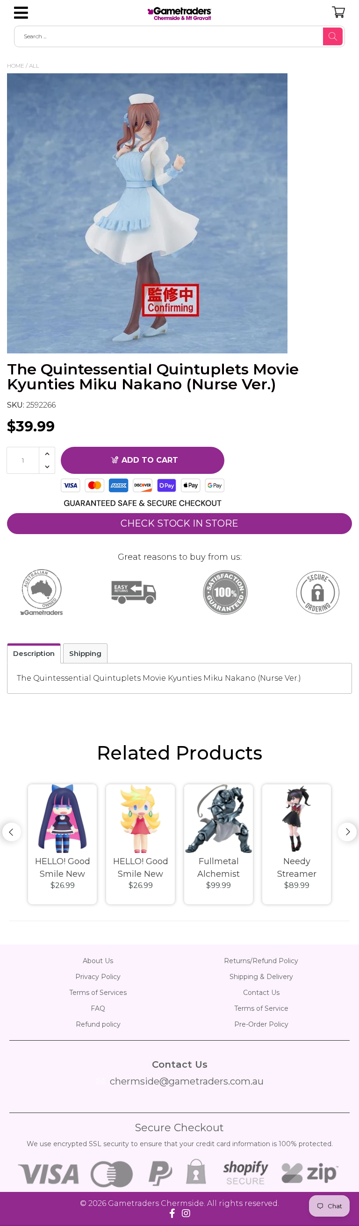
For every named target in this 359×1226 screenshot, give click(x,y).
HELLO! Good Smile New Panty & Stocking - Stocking (62, 868)
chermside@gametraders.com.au (187, 1081)
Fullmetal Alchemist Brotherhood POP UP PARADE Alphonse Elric (218, 868)
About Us (98, 961)
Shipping (85, 653)
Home (15, 65)
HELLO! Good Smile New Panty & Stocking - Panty (140, 868)
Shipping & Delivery (261, 976)
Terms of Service (261, 1008)
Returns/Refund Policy (261, 961)
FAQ (98, 1008)
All (34, 65)
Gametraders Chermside (156, 1203)
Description (34, 653)
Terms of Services (98, 992)
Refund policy (98, 1024)
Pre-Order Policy (261, 1024)
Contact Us (261, 992)
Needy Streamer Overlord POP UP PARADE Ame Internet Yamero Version (297, 868)
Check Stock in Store (179, 523)
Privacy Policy (98, 976)
